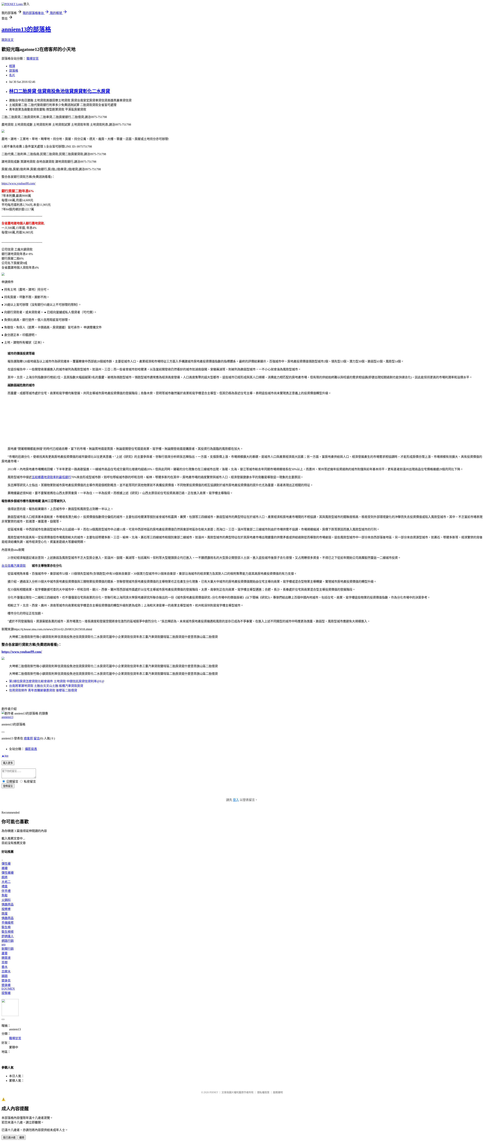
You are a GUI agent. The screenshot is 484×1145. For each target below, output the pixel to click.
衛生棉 (6, 927)
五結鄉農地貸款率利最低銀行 (51, 477)
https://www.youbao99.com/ (18, 183)
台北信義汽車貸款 (14, 565)
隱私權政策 (263, 1092)
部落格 (13, 70)
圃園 (5, 976)
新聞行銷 (8, 948)
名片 (12, 75)
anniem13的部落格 (26, 29)
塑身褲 (6, 985)
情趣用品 (8, 904)
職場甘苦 (32, 58)
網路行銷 (8, 940)
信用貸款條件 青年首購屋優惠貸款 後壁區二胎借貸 (43, 690)
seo (3, 944)
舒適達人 (8, 936)
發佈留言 (8, 786)
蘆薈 (5, 953)
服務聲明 (278, 1092)
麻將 (5, 877)
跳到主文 (8, 39)
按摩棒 (6, 909)
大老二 (6, 881)
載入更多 (8, 763)
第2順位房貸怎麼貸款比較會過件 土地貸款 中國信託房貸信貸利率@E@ (56, 681)
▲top (5, 755)
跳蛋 (5, 913)
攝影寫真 (31, 749)
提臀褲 (6, 993)
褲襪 (5, 868)
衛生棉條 (8, 931)
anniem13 (7, 717)
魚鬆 (5, 895)
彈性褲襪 (8, 872)
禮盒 (5, 886)
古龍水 (6, 971)
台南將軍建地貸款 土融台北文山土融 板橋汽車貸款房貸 (46, 685)
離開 (21, 1137)
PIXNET (213, 1092)
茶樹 (5, 962)
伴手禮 (6, 890)
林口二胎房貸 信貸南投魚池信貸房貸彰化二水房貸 (59, 91)
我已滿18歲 (9, 1137)
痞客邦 (28, 738)
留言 (37, 738)
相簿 (12, 66)
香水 (5, 967)
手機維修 (8, 922)
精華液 (6, 957)
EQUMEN (8, 988)
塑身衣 (6, 980)
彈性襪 (6, 863)
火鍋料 (6, 900)
